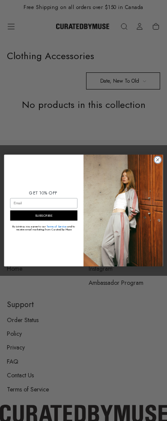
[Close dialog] (157, 160)
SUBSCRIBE (44, 215)
